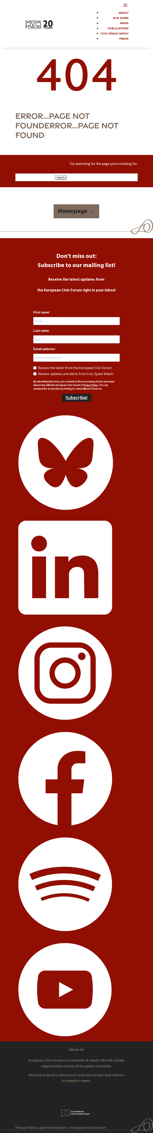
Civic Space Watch (114, 33)
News (124, 22)
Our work (120, 17)
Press (123, 38)
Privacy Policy (26, 1127)
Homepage (72, 211)
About (123, 12)
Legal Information (52, 1127)
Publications (118, 28)
